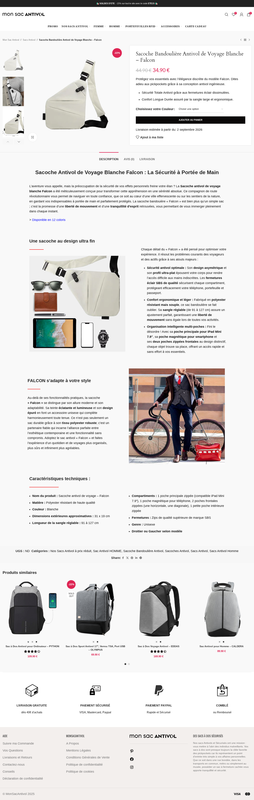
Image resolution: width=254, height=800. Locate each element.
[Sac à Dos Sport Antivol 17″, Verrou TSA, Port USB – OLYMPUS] (95, 608)
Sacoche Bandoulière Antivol (143, 551)
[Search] (226, 14)
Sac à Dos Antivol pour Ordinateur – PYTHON (32, 646)
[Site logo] (24, 14)
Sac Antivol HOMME (107, 551)
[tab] (109, 157)
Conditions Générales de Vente (88, 757)
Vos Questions (13, 750)
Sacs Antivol (29, 40)
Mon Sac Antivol (11, 40)
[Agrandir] (32, 137)
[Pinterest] (132, 752)
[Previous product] (241, 40)
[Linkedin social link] (136, 558)
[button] (8, 141)
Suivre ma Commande (18, 743)
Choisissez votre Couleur (155, 109)
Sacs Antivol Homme (223, 551)
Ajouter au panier (190, 120)
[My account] (241, 14)
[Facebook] (132, 760)
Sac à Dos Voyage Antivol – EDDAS (158, 646)
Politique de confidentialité (84, 764)
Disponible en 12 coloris (48, 220)
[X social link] (127, 558)
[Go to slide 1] (125, 664)
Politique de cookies (80, 771)
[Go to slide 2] (129, 664)
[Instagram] (132, 768)
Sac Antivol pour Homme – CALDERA (222, 646)
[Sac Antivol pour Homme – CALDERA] (221, 608)
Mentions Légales (78, 750)
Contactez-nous (14, 764)
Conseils (9, 771)
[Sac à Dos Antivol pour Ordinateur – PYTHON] (32, 608)
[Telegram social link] (140, 558)
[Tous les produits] (245, 40)
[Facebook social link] (123, 558)
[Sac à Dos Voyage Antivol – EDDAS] (158, 608)
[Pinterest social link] (132, 558)
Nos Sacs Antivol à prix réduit (70, 551)
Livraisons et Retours (17, 757)
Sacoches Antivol (177, 551)
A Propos (72, 743)
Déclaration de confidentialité (23, 778)
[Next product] (249, 40)
